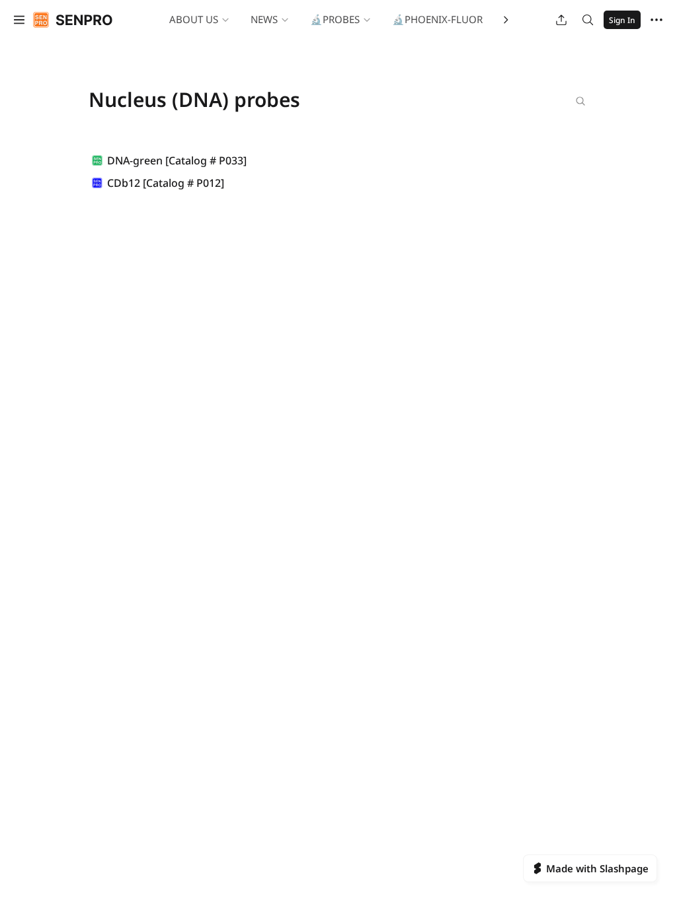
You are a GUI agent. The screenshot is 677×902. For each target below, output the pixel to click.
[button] (19, 20)
